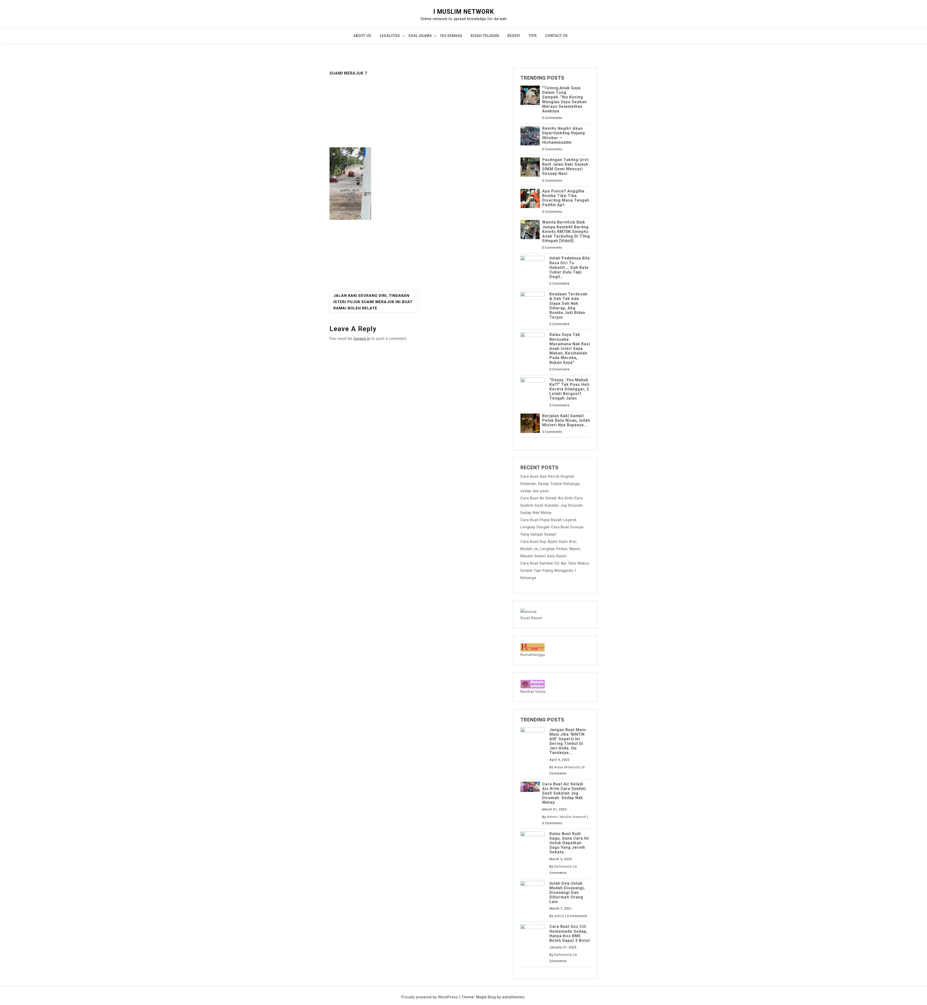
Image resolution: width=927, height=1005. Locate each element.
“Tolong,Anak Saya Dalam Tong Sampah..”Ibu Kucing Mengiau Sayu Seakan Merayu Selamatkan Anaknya (564, 99)
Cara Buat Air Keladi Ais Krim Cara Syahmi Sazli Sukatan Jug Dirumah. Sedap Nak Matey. (552, 505)
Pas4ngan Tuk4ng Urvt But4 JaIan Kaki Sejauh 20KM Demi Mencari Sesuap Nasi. (565, 166)
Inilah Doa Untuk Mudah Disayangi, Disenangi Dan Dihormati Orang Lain (567, 892)
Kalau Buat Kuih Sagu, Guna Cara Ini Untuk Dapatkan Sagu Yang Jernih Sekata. (569, 843)
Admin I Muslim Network (566, 817)
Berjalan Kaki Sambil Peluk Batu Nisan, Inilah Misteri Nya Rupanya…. (566, 420)
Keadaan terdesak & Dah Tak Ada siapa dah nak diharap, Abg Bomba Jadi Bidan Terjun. (568, 305)
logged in (362, 338)
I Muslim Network (463, 11)
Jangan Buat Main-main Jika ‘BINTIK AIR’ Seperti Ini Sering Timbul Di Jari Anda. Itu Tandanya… (568, 741)
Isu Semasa (451, 36)
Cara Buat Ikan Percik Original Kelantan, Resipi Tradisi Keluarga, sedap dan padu (550, 483)
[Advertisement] (418, 111)
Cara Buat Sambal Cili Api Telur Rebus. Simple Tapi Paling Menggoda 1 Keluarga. (555, 570)
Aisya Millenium (567, 767)
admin (559, 916)
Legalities (390, 36)
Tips (533, 36)
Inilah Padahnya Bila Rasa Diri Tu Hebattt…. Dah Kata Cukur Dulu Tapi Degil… (569, 267)
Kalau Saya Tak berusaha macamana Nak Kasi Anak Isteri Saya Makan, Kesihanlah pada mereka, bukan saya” (569, 348)
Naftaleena (563, 866)
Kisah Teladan (485, 36)
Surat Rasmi (531, 618)
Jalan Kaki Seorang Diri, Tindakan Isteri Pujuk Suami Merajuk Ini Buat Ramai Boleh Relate (373, 301)
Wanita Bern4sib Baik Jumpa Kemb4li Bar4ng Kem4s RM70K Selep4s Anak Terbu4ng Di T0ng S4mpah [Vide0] (566, 231)
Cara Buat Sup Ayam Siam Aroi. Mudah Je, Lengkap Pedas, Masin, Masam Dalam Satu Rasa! (550, 548)
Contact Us (556, 36)
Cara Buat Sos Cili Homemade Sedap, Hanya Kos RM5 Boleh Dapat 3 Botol (569, 933)
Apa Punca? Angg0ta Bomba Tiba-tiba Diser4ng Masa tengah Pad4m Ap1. (565, 198)
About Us (362, 36)
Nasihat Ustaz (533, 691)
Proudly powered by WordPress (430, 997)
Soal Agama (420, 36)
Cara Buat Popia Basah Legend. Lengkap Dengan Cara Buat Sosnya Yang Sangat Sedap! (551, 527)
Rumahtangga (532, 654)
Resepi (513, 36)
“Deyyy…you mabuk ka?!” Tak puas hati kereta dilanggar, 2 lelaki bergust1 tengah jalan (569, 389)
